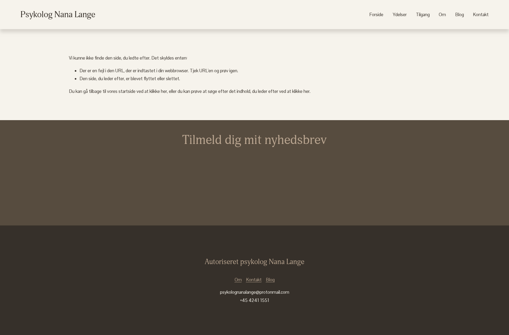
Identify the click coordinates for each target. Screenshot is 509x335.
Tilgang (423, 14)
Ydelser (400, 14)
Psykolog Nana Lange (57, 14)
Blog (459, 14)
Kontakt (481, 14)
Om (442, 14)
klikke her (158, 91)
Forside (376, 14)
